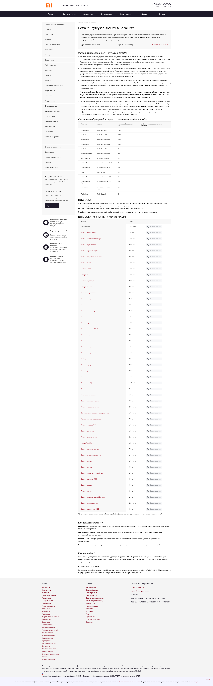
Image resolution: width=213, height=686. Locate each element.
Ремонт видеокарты (88, 281)
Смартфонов (46, 590)
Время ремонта (92, 593)
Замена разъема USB (89, 479)
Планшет (48, 29)
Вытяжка (48, 162)
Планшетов (46, 587)
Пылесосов (46, 611)
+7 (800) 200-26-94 (161, 4)
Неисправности (91, 595)
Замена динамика (87, 431)
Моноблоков (46, 609)
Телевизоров (46, 598)
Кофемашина (50, 91)
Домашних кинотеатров (50, 654)
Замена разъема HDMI (89, 329)
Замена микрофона (88, 335)
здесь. (197, 682)
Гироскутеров (46, 641)
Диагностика (88, 14)
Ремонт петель (86, 269)
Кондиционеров (47, 638)
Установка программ (88, 395)
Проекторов (46, 646)
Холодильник (49, 55)
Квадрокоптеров (47, 625)
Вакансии (89, 622)
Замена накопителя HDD (90, 509)
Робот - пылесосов (48, 606)
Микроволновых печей (50, 630)
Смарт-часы (49, 60)
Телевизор (49, 50)
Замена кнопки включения (90, 389)
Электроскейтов (47, 633)
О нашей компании (93, 619)
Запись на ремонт (69, 14)
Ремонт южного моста (89, 437)
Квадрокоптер (50, 101)
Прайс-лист (90, 617)
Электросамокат (51, 106)
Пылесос (48, 75)
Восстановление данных (95, 598)
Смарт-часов (46, 603)
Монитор (48, 80)
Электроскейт (50, 116)
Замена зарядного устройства (92, 473)
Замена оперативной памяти (91, 257)
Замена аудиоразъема (89, 503)
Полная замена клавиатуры (91, 419)
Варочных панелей (48, 635)
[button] (208, 679)
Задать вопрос (52, 206)
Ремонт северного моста (90, 407)
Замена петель (86, 263)
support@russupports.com (140, 591)
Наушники (48, 96)
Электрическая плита (52, 147)
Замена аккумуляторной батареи (93, 497)
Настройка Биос (87, 287)
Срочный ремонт (92, 590)
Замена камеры (86, 467)
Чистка (83, 377)
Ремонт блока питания (89, 305)
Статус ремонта (106, 14)
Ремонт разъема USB (89, 425)
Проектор (48, 142)
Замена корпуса (87, 365)
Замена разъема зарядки (90, 449)
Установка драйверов (88, 293)
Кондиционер (50, 126)
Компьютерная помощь (94, 601)
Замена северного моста (90, 299)
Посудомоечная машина (54, 85)
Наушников (46, 622)
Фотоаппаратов (47, 651)
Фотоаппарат (50, 152)
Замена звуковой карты (89, 251)
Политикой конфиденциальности (129, 682)
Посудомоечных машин (50, 617)
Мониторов (46, 614)
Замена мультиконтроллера (91, 239)
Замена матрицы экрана (90, 401)
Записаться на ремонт (160, 45)
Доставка (89, 611)
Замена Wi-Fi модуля (88, 233)
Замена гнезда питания (89, 347)
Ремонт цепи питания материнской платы (96, 371)
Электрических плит (49, 649)
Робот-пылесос (50, 65)
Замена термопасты (88, 245)
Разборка (84, 359)
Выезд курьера (125, 14)
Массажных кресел (48, 643)
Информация (91, 587)
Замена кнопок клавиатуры (91, 455)
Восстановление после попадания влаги (95, 413)
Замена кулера (86, 485)
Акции (88, 614)
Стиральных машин (49, 595)
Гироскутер (49, 131)
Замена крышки (86, 461)
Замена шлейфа (87, 383)
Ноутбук (48, 39)
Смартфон (49, 34)
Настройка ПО (86, 275)
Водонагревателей (48, 659)
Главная (51, 14)
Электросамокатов (48, 627)
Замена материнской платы (91, 353)
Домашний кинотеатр (52, 157)
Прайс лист (143, 14)
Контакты (162, 14)
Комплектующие (92, 606)
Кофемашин (46, 619)
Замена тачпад (86, 341)
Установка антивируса (89, 317)
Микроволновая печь (52, 111)
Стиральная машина (52, 44)
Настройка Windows (88, 443)
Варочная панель (51, 121)
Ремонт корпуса (86, 491)
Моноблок (48, 70)
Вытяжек (45, 657)
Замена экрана (86, 323)
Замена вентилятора (88, 311)
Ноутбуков (45, 593)
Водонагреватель (51, 167)
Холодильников (47, 601)
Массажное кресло (52, 137)
